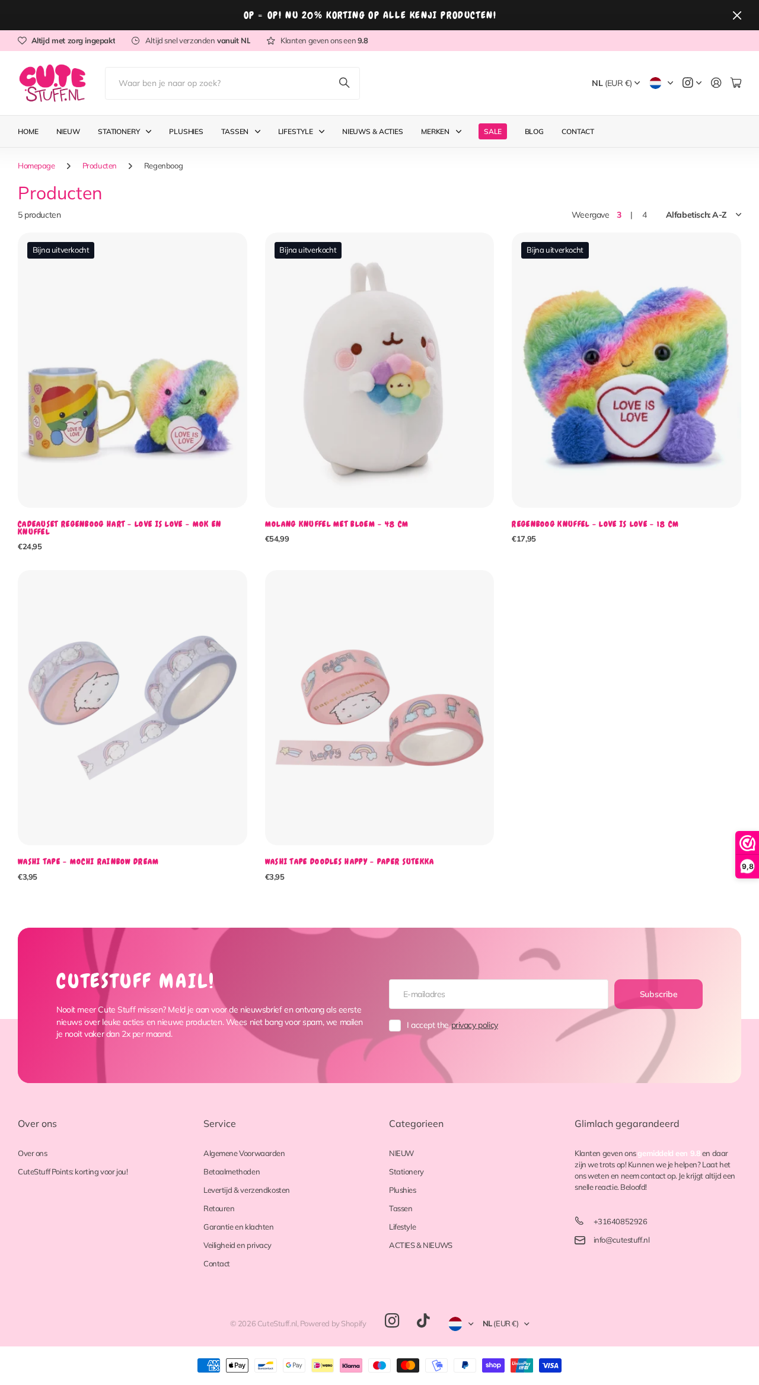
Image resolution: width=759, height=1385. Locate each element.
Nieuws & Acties (372, 131)
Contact (578, 131)
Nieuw (68, 131)
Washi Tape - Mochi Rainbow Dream (89, 862)
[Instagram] (392, 1321)
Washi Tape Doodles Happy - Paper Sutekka (350, 862)
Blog (534, 131)
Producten (99, 165)
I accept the (452, 1025)
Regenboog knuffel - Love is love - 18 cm (595, 524)
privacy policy (474, 1025)
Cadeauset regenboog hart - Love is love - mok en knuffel (119, 528)
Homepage (36, 165)
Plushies (186, 131)
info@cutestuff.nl (622, 1239)
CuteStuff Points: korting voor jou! (72, 1171)
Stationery (119, 131)
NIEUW (401, 1153)
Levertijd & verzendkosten (246, 1190)
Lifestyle (295, 131)
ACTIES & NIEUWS (420, 1245)
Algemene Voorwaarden (244, 1153)
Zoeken (345, 83)
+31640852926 (621, 1221)
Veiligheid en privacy (237, 1245)
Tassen (234, 131)
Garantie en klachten (238, 1226)
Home (28, 131)
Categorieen (416, 1123)
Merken (435, 131)
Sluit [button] (737, 15)
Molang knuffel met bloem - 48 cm (337, 524)
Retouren (219, 1208)
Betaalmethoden (231, 1171)
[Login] (716, 83)
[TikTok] (423, 1321)
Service (219, 1123)
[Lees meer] (692, 83)
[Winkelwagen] (736, 83)
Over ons (37, 1123)
